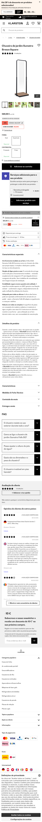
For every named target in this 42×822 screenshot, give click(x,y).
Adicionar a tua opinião (21, 493)
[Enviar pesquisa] (4, 30)
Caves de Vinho (7, 662)
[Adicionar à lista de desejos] (39, 45)
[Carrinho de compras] (38, 23)
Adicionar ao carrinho (23, 167)
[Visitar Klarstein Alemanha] (3, 769)
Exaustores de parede (9, 700)
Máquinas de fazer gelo (9, 687)
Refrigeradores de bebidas (10, 692)
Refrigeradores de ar (9, 696)
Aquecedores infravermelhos (11, 683)
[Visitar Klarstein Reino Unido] (31, 769)
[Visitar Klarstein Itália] (22, 769)
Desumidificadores (8, 670)
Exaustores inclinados (9, 679)
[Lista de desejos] (33, 23)
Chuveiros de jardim (34, 37)
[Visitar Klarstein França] (17, 769)
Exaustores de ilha (8, 675)
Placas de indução (8, 704)
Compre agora (19, 12)
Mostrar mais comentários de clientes (23, 603)
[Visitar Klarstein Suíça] (12, 769)
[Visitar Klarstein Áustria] (8, 769)
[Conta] (27, 23)
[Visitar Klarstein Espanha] (26, 769)
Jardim (10, 37)
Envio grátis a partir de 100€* (29, 17)
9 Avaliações (17, 53)
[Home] (5, 37)
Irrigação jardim (20, 37)
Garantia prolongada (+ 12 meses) (21, 191)
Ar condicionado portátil (10, 666)
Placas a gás (6, 709)
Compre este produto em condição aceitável (19, 217)
